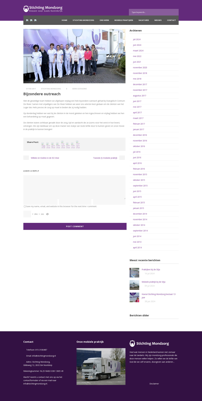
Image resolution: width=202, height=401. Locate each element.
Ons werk (104, 20)
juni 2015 (137, 191)
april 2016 (137, 163)
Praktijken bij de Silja (151, 269)
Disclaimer (154, 383)
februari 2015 (139, 202)
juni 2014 (137, 236)
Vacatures (144, 20)
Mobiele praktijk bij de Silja (153, 282)
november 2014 (140, 219)
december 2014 (140, 213)
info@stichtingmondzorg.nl (44, 355)
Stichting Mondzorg (83, 20)
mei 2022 (137, 56)
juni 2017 (137, 101)
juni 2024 (137, 45)
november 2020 (140, 67)
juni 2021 (137, 62)
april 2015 (137, 197)
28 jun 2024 (150, 301)
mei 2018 (137, 78)
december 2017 (140, 84)
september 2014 (140, 230)
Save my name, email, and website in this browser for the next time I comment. (61, 206)
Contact (171, 20)
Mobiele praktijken (123, 20)
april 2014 (137, 247)
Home (64, 20)
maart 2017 (138, 118)
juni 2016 (137, 157)
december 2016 (140, 135)
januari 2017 (138, 129)
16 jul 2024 (149, 273)
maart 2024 (138, 50)
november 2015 (140, 174)
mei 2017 (137, 107)
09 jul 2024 (149, 285)
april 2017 (137, 112)
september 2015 (140, 185)
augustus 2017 (139, 95)
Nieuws (158, 20)
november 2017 (140, 90)
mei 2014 (137, 242)
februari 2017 (139, 123)
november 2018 (140, 73)
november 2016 (140, 140)
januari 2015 (138, 208)
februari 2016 (139, 168)
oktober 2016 (139, 146)
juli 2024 (136, 39)
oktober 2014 (139, 225)
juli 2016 (136, 152)
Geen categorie (79, 89)
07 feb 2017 (31, 89)
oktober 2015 (139, 180)
